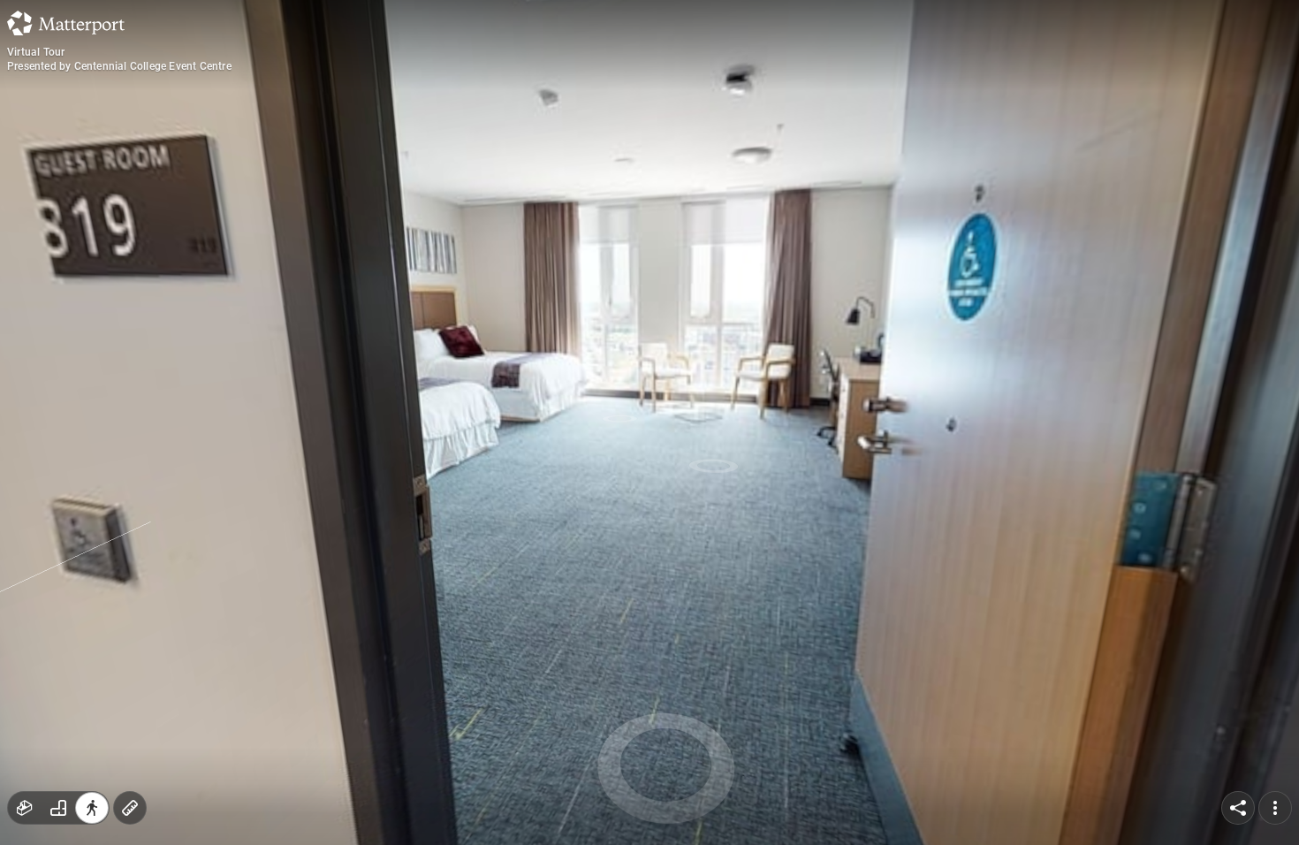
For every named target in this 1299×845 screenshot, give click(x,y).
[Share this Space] (1238, 808)
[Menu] (1275, 808)
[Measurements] (130, 808)
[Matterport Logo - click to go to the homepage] (66, 23)
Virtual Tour (36, 52)
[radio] (25, 808)
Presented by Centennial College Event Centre (119, 66)
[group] (58, 808)
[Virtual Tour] (649, 422)
